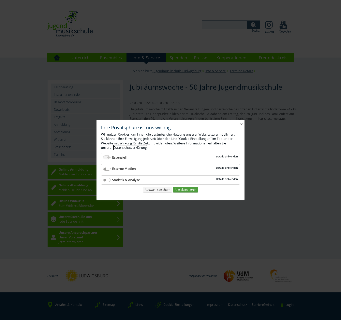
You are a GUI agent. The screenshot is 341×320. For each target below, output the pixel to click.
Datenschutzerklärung (130, 148)
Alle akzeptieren (185, 190)
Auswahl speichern (157, 190)
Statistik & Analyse (126, 180)
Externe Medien (124, 169)
